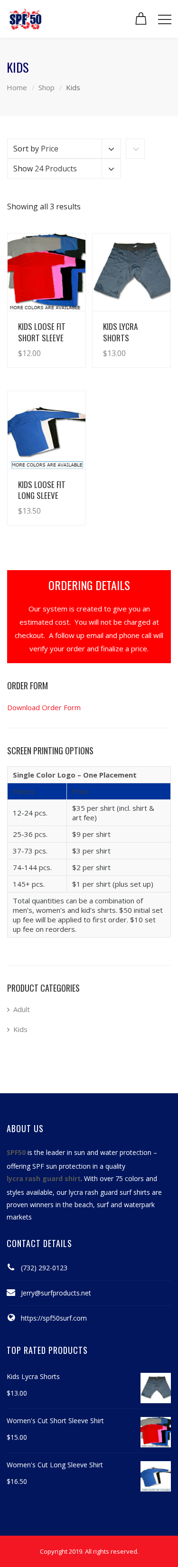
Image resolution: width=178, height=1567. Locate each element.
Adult (21, 1009)
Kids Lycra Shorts (120, 331)
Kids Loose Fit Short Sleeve (42, 331)
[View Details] (46, 272)
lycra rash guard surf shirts (109, 1192)
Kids (20, 1029)
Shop (46, 87)
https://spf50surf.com (54, 1318)
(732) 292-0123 (44, 1267)
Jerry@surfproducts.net (56, 1292)
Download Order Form (44, 707)
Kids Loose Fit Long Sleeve (42, 490)
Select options (51, 343)
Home (17, 87)
